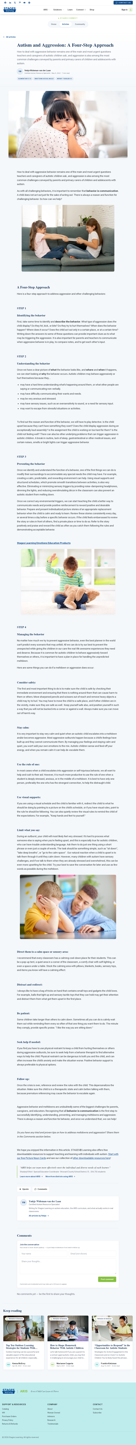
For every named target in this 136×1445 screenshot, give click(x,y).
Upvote (25, 1189)
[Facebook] (5, 3)
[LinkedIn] (10, 3)
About (49, 1409)
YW (23, 1202)
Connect (80, 10)
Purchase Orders (9, 1416)
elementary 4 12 (24, 78)
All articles (11, 37)
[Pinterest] (29, 3)
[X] (15, 3)
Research (51, 1420)
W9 (3, 1413)
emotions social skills (44, 78)
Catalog (5, 1409)
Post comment (107, 1279)
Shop (92, 10)
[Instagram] (20, 3)
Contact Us (125, 3)
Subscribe (97, 1413)
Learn (70, 10)
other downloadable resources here (91, 1158)
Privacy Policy (7, 1420)
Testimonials (52, 1424)
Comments (42, 1189)
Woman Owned (53, 1413)
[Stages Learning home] (9, 9)
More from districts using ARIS (59, 1176)
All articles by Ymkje (37, 1216)
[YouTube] (24, 3)
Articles (65, 24)
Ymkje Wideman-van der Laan (37, 70)
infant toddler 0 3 (64, 78)
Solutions (57, 10)
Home (53, 24)
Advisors (51, 1416)
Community (80, 24)
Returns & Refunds (10, 1424)
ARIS (45, 10)
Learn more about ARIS (30, 1176)
